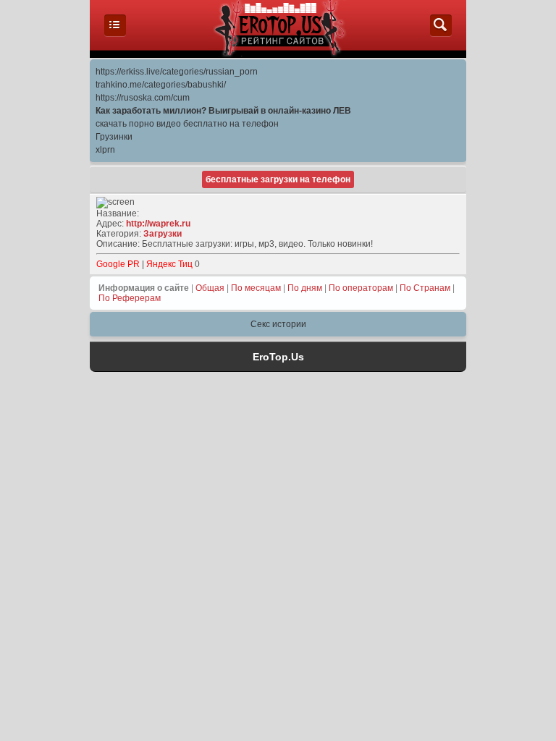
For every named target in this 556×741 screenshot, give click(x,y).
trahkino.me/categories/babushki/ (161, 85)
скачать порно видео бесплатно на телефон (187, 124)
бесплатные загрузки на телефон (278, 179)
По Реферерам (129, 298)
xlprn (105, 150)
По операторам (361, 288)
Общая (209, 288)
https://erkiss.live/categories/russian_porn (177, 72)
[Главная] (115, 33)
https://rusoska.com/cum (143, 98)
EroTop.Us (278, 357)
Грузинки (114, 137)
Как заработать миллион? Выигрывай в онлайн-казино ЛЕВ (223, 111)
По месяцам (256, 288)
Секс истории (278, 324)
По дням (304, 288)
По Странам (425, 288)
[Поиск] (441, 33)
